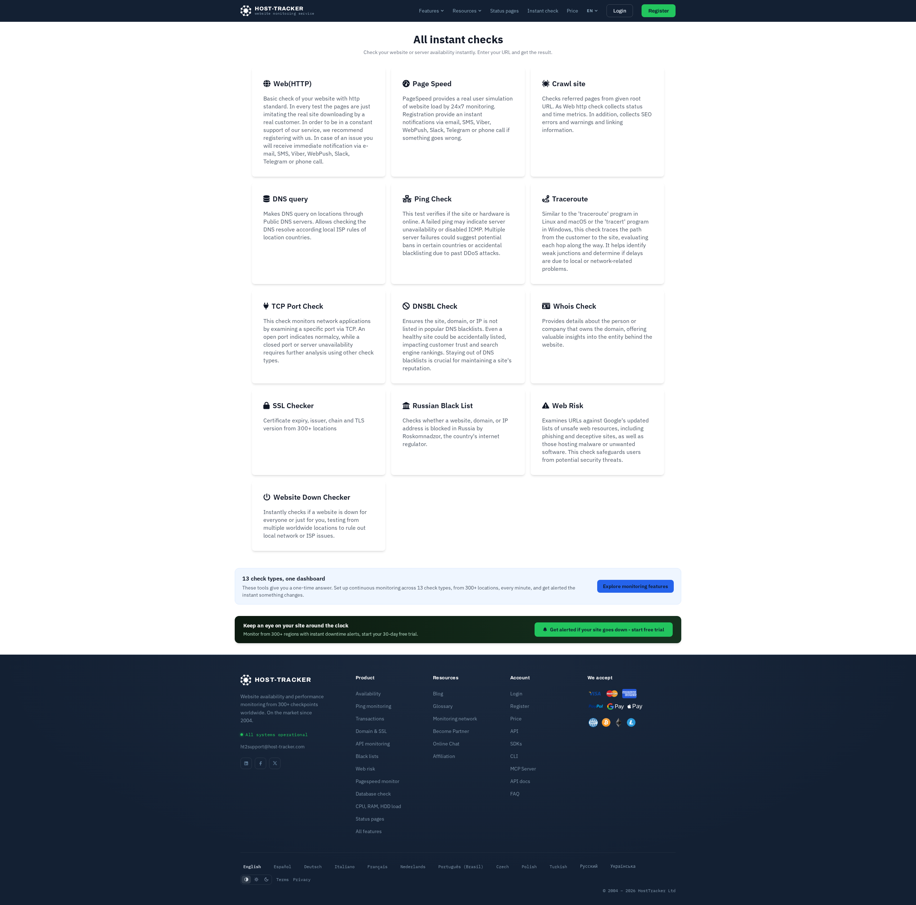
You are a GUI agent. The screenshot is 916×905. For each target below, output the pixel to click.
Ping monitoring (373, 706)
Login (619, 11)
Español (282, 866)
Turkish (558, 866)
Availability (368, 693)
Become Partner (451, 731)
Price (572, 11)
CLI (514, 756)
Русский (589, 866)
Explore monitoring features (635, 586)
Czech (502, 866)
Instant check (542, 11)
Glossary (443, 706)
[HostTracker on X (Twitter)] (275, 763)
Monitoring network (455, 718)
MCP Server (523, 768)
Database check (373, 794)
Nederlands (412, 866)
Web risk (365, 768)
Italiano (345, 866)
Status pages (504, 11)
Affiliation (444, 756)
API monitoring (373, 743)
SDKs (516, 743)
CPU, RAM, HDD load (378, 806)
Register (658, 11)
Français (377, 866)
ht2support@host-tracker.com (272, 747)
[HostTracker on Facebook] (260, 763)
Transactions (370, 718)
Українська (622, 866)
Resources (465, 11)
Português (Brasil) (460, 866)
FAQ (515, 794)
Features (429, 11)
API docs (520, 781)
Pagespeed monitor (377, 781)
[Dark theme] (266, 880)
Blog (438, 693)
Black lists (367, 756)
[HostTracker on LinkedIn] (246, 763)
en (590, 10)
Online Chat (446, 743)
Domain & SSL (371, 731)
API (514, 731)
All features (369, 831)
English (252, 866)
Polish (529, 866)
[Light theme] (256, 880)
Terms (282, 879)
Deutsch (313, 866)
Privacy (302, 879)
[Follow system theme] (246, 880)
